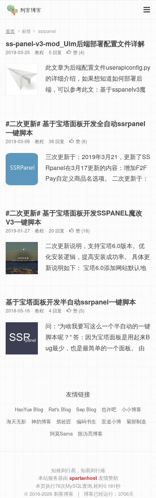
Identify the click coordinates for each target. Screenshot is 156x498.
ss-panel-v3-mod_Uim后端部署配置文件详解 (75, 43)
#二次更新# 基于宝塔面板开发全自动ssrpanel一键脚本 (75, 128)
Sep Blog (86, 409)
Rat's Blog (59, 409)
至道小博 (111, 421)
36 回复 (56, 141)
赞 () (78, 52)
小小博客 (131, 409)
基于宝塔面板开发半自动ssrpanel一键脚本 (71, 302)
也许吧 (108, 409)
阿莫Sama (61, 433)
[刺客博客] (25, 11)
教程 (39, 52)
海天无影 (16, 421)
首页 (10, 31)
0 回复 (55, 52)
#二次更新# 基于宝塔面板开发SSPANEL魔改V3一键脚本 (74, 217)
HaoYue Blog (29, 409)
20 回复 (56, 230)
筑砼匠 (63, 421)
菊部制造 (136, 421)
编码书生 (86, 421)
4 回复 (55, 310)
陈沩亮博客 (90, 433)
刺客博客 (64, 493)
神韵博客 (41, 421)
